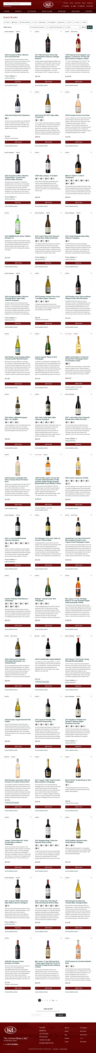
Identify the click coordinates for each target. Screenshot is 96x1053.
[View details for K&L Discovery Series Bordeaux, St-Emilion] (18, 949)
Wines (6, 11)
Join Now (46, 682)
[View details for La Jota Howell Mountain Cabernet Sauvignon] (18, 526)
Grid (91, 27)
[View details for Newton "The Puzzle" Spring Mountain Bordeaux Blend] (78, 647)
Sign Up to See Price (10, 78)
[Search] (5, 4)
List (85, 27)
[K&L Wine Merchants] (48, 5)
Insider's (84, 3)
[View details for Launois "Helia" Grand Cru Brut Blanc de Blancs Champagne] (48, 768)
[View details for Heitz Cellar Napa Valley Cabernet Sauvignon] (48, 405)
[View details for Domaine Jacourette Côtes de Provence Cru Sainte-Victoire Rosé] (18, 768)
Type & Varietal (26, 22)
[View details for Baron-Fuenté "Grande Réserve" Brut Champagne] (78, 768)
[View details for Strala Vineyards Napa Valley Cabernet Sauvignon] (78, 224)
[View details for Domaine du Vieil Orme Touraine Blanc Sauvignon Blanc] (78, 889)
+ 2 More (84, 22)
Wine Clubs (47, 11)
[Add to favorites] (31, 31)
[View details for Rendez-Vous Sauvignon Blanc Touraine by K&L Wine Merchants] (18, 345)
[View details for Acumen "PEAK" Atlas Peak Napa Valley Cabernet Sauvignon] (18, 889)
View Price (18, 81)
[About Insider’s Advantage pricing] (16, 76)
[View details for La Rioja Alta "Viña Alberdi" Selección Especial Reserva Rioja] (48, 889)
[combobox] (17, 4)
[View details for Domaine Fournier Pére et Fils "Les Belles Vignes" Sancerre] (48, 285)
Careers (67, 1031)
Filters (7, 22)
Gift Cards (66, 3)
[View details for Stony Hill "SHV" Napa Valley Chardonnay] (48, 103)
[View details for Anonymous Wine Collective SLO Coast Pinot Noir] (18, 43)
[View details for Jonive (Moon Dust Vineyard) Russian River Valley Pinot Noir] (78, 405)
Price (35, 22)
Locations (66, 6)
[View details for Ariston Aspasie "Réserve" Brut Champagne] (48, 345)
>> (56, 1000)
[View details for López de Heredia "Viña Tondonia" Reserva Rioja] (48, 708)
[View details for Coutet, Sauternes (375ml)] (78, 466)
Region (15, 22)
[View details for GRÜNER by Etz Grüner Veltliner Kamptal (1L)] (18, 224)
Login (74, 6)
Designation (53, 22)
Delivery (76, 11)
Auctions (31, 11)
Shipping (67, 1038)
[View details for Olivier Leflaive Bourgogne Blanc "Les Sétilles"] (18, 405)
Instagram (84, 1027)
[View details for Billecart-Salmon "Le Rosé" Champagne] (78, 164)
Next (53, 1000)
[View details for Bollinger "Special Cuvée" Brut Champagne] (48, 587)
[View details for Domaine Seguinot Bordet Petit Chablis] (18, 708)
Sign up (61, 1015)
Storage (62, 11)
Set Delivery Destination (38, 27)
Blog (66, 1034)
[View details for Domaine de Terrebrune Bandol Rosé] (78, 949)
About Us (67, 1027)
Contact (71, 3)
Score (77, 22)
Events (89, 11)
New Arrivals (77, 3)
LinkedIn (84, 1041)
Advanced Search (7, 6)
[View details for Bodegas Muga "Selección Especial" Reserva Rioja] (48, 829)
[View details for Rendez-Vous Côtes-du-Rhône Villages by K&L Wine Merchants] (78, 285)
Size (70, 22)
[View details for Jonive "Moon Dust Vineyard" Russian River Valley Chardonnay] (48, 224)
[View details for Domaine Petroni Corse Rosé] (78, 103)
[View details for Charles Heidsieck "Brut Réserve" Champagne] (18, 587)
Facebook (84, 1034)
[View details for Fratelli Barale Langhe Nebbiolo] (48, 647)
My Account (90, 3)
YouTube (84, 1031)
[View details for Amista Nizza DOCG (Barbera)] (18, 103)
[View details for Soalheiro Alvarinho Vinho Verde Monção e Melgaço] (78, 829)
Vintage (43, 22)
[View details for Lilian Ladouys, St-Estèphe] (48, 164)
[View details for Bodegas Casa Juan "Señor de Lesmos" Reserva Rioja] (48, 526)
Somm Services (46, 1043)
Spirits (18, 11)
